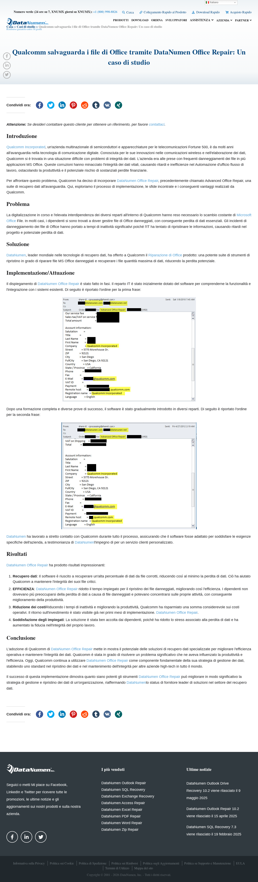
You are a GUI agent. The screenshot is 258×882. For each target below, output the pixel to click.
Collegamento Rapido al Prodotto (164, 12)
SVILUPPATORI (176, 20)
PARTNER (242, 20)
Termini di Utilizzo (117, 868)
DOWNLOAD (139, 20)
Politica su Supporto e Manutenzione (207, 863)
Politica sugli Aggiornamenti (161, 863)
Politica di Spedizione (92, 863)
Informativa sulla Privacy (29, 863)
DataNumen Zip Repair (119, 830)
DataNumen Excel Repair (121, 810)
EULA (240, 863)
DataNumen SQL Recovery (123, 790)
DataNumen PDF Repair (121, 816)
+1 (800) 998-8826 (105, 11)
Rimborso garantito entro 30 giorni (24, 29)
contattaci (156, 124)
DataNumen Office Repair (137, 181)
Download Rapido (208, 12)
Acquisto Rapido (240, 12)
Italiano (213, 2)
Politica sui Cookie (62, 863)
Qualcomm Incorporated (25, 147)
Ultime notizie (198, 769)
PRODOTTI (121, 20)
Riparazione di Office (165, 255)
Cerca (130, 12)
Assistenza (200, 20)
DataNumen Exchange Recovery (127, 796)
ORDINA (157, 20)
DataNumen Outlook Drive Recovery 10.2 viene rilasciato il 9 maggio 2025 (213, 790)
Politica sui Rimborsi (124, 863)
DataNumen (16, 255)
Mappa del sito (143, 868)
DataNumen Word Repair (121, 823)
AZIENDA (222, 20)
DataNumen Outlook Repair (123, 783)
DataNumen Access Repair (123, 803)
